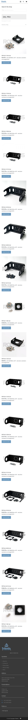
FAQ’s (4, 669)
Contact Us (5, 663)
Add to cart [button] (6, 62)
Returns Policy (6, 667)
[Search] (23, 1)
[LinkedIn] (5, 710)
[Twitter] (4, 710)
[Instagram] (7, 710)
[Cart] (26, 1)
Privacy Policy (6, 665)
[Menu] (20, 1)
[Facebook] (2, 710)
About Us (5, 661)
